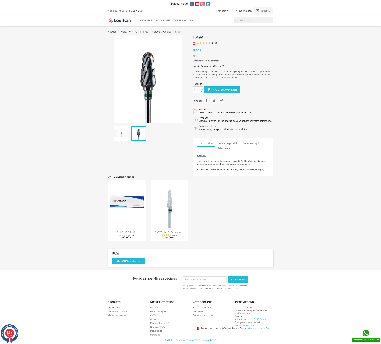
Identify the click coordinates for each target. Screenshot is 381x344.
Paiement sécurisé (159, 323)
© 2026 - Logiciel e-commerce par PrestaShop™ (191, 340)
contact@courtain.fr (245, 325)
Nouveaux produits (117, 311)
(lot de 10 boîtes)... (127, 232)
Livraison (154, 307)
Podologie (163, 20)
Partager (206, 101)
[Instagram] (202, 4)
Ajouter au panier (222, 89)
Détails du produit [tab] (228, 143)
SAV (192, 20)
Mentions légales (159, 311)
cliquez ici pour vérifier (258, 328)
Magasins (155, 334)
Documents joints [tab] (253, 143)
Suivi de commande (202, 307)
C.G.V (153, 315)
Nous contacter (158, 327)
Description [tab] (206, 143)
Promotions (114, 307)
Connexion (198, 311)
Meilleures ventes (117, 315)
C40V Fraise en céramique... (169, 232)
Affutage (180, 20)
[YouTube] (197, 4)
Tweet (214, 101)
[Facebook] (192, 4)
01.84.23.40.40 (134, 10)
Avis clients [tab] (224, 148)
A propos (155, 319)
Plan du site (156, 330)
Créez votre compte (203, 315)
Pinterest (222, 101)
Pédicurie (146, 20)
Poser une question (128, 261)
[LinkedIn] (208, 4)
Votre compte (202, 302)
